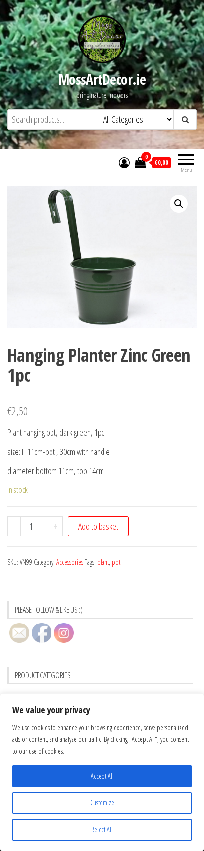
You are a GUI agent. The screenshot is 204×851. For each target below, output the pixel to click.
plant (103, 562)
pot (116, 562)
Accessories (69, 562)
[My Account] (124, 162)
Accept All (102, 776)
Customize (102, 802)
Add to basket (98, 526)
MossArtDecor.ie (102, 79)
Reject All (102, 829)
